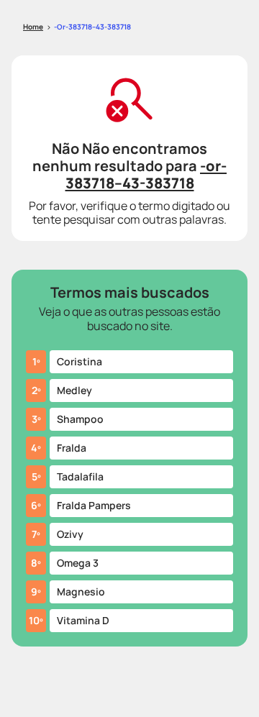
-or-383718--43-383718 (92, 27)
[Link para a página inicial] (33, 27)
